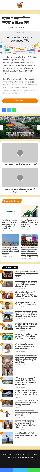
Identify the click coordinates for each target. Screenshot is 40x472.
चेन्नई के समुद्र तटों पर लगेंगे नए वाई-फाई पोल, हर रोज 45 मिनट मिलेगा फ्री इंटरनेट (10, 251)
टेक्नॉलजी (9, 124)
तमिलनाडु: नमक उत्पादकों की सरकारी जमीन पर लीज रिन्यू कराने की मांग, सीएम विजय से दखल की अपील (25, 381)
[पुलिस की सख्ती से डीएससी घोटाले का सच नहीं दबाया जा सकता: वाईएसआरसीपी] (7, 348)
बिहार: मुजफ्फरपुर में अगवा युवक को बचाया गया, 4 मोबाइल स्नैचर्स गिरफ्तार (26, 274)
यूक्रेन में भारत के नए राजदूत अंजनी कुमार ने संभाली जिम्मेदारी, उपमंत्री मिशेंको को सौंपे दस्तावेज (25, 424)
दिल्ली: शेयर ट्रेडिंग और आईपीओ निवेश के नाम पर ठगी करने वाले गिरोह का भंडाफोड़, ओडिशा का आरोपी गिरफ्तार (26, 359)
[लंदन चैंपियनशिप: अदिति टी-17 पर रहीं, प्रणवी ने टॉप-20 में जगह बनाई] (7, 438)
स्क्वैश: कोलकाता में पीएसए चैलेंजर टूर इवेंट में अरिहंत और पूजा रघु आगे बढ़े (26, 413)
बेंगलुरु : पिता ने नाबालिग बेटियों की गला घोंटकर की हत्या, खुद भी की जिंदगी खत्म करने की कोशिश (26, 392)
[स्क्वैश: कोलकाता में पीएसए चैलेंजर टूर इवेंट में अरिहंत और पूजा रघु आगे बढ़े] (7, 413)
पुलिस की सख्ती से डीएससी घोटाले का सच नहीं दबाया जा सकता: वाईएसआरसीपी (25, 346)
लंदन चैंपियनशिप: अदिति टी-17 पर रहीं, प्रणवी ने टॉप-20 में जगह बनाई (26, 435)
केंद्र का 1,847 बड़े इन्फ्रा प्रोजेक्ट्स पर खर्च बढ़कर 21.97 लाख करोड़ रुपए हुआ (20, 133)
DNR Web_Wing (8, 27)
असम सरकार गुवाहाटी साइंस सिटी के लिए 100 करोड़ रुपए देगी (26, 303)
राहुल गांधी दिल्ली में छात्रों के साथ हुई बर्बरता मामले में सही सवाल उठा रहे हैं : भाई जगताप (26, 403)
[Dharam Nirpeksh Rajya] (20, 5)
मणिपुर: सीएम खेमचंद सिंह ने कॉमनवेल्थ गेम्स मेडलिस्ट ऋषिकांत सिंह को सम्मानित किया (26, 294)
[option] (20, 127)
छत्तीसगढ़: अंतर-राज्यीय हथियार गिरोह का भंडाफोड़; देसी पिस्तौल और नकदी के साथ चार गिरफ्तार (26, 314)
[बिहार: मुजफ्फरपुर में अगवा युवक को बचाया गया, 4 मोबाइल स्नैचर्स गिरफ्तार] (7, 275)
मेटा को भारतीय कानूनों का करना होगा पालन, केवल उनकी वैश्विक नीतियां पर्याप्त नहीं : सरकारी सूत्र (10, 224)
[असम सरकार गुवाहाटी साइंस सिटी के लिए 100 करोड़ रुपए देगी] (7, 305)
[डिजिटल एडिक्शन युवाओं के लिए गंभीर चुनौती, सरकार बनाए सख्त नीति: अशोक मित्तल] (7, 284)
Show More (19, 101)
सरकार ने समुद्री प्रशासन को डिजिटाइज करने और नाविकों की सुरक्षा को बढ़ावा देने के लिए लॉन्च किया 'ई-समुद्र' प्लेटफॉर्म (29, 252)
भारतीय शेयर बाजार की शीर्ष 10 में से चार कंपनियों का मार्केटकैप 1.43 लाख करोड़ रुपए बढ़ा (29, 223)
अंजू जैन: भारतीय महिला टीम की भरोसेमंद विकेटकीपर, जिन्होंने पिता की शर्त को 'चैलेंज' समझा (26, 336)
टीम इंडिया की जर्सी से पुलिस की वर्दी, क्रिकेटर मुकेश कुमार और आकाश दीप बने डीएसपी (26, 326)
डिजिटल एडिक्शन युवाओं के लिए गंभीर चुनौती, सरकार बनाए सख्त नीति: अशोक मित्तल (26, 284)
